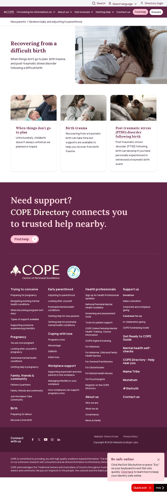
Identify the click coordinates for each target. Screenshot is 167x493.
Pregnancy (18, 337)
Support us (131, 289)
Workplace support (62, 366)
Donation (128, 295)
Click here (127, 472)
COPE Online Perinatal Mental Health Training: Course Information (101, 331)
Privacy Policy (130, 436)
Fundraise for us (132, 315)
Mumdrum (130, 380)
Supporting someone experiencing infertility (23, 327)
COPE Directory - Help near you (138, 361)
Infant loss (53, 357)
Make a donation (132, 301)
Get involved (82, 12)
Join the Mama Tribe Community (21, 398)
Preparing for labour (21, 414)
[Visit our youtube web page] (45, 439)
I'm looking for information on (34, 12)
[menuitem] (36, 12)
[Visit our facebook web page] (32, 439)
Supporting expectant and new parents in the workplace (65, 373)
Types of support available (25, 319)
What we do (91, 408)
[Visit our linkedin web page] (58, 439)
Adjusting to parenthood (61, 295)
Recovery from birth (21, 420)
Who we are (91, 402)
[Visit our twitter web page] (39, 439)
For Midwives (92, 346)
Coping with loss (60, 334)
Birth (14, 408)
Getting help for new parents (63, 315)
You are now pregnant (22, 342)
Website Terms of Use (106, 436)
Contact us (123, 12)
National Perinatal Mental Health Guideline (98, 306)
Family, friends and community (27, 390)
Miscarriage (54, 345)
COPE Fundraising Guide (136, 327)
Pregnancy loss (56, 339)
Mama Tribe (131, 371)
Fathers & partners (21, 384)
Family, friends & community (22, 377)
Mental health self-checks (136, 349)
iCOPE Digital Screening (98, 340)
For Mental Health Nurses (99, 373)
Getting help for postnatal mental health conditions (62, 323)
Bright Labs (132, 442)
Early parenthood (60, 289)
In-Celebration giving (134, 321)
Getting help (103, 12)
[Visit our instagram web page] (52, 439)
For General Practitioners (99, 361)
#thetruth (130, 388)
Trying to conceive (24, 289)
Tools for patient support (99, 322)
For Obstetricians (94, 367)
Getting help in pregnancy (24, 366)
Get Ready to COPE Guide (137, 337)
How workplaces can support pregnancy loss (63, 391)
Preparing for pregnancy (24, 295)
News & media (93, 420)
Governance (92, 414)
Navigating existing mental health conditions (25, 302)
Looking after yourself (60, 301)
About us (63, 12)
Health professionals (100, 289)
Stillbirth (52, 351)
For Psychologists (95, 379)
